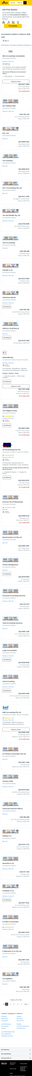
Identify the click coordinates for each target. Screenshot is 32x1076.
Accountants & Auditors (9, 58)
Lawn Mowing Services (8, 1031)
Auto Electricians (6, 1024)
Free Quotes (13, 26)
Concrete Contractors (23, 1026)
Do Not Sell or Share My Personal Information (23, 1068)
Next (26, 1004)
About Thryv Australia (13, 1063)
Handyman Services (7, 1036)
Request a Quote (16, 81)
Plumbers (4, 1016)
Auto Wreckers (21, 1028)
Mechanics (20, 1018)
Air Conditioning (6, 1034)
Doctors (3, 1028)
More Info (11, 61)
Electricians (4, 1018)
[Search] (25, 2)
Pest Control (20, 1020)
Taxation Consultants (23, 452)
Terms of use (13, 1068)
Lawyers (19, 1016)
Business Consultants (23, 359)
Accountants (5, 1026)
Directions (5, 61)
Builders (19, 1024)
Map (6, 40)
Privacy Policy (23, 1063)
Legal (11, 1073)
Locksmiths (4, 1020)
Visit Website (6, 306)
